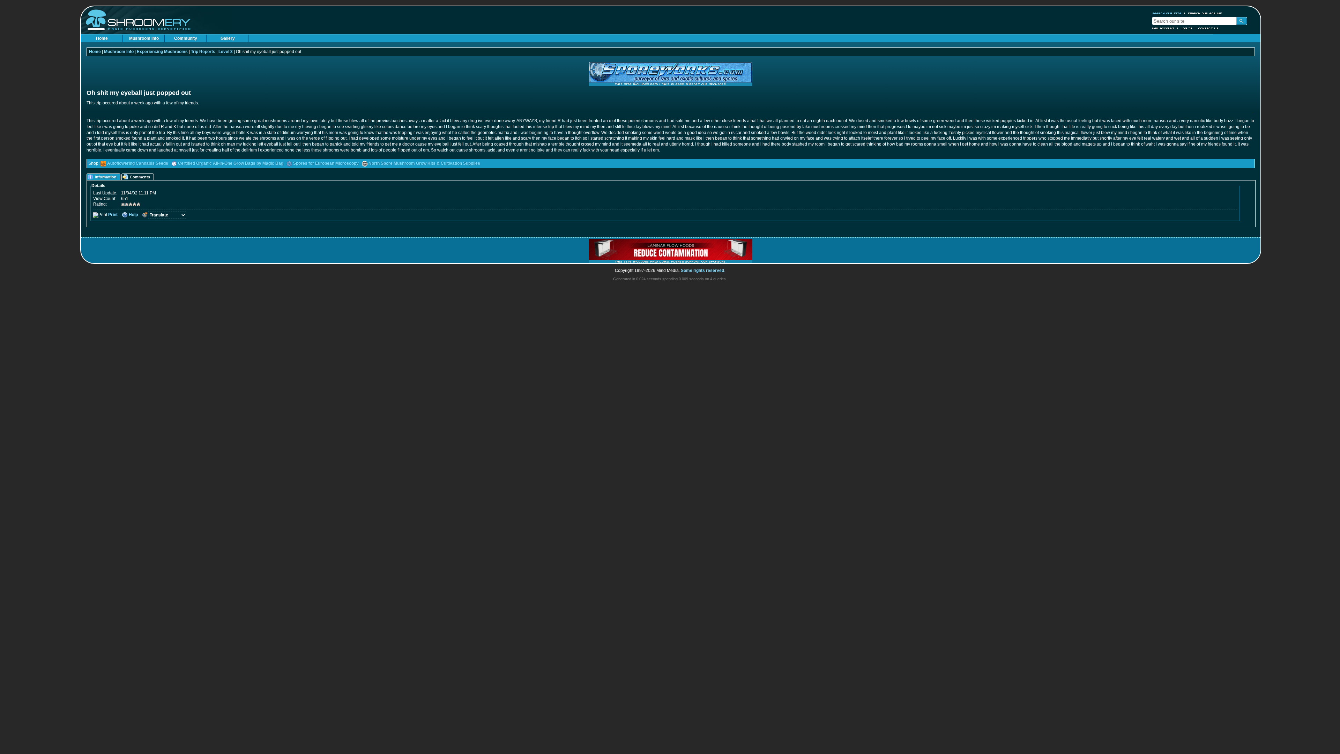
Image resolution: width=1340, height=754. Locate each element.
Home (102, 38)
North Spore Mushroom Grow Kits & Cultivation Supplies (424, 163)
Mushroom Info (144, 38)
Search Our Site (1167, 13)
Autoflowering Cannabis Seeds (137, 163)
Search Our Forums (1205, 13)
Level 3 (225, 51)
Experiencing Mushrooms (162, 51)
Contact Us (1208, 28)
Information (106, 177)
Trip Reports (203, 51)
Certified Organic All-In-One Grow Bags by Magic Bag (230, 163)
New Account (1163, 28)
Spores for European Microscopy (326, 163)
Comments (140, 177)
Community (185, 38)
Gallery (228, 38)
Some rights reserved (702, 270)
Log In (1186, 28)
